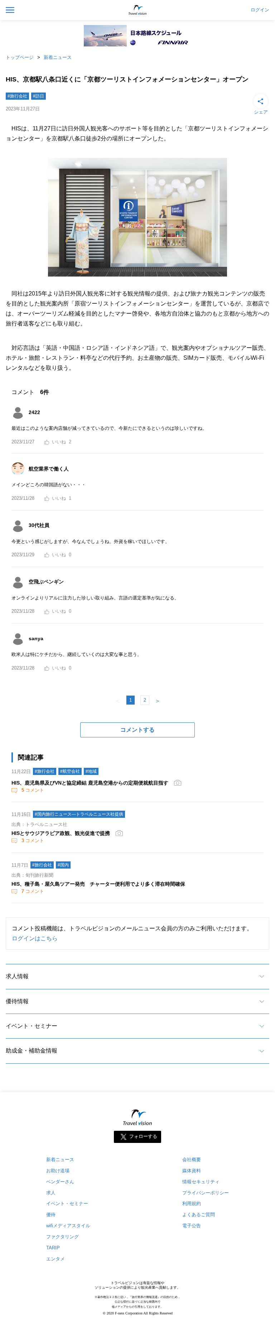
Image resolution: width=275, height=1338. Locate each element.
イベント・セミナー (31, 1026)
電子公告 (191, 1225)
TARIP (53, 1247)
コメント (32, 790)
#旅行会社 (17, 96)
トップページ (20, 57)
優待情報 (17, 1001)
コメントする (137, 730)
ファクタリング (62, 1236)
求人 (51, 1192)
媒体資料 (191, 1170)
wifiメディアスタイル (68, 1225)
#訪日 (38, 96)
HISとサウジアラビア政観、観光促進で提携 (60, 833)
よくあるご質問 (198, 1214)
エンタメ (55, 1259)
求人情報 (17, 976)
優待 (51, 1214)
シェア (261, 112)
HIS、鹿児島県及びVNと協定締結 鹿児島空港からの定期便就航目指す (89, 783)
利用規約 (191, 1203)
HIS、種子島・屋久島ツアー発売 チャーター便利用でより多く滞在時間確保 (98, 884)
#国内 (63, 864)
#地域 (91, 771)
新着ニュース (58, 57)
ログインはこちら (35, 938)
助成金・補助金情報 (31, 1051)
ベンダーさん (60, 1181)
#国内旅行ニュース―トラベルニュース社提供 (79, 814)
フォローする (143, 1136)
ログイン (260, 10)
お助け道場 (57, 1170)
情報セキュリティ (200, 1181)
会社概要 (191, 1159)
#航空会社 (70, 771)
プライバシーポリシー (205, 1192)
